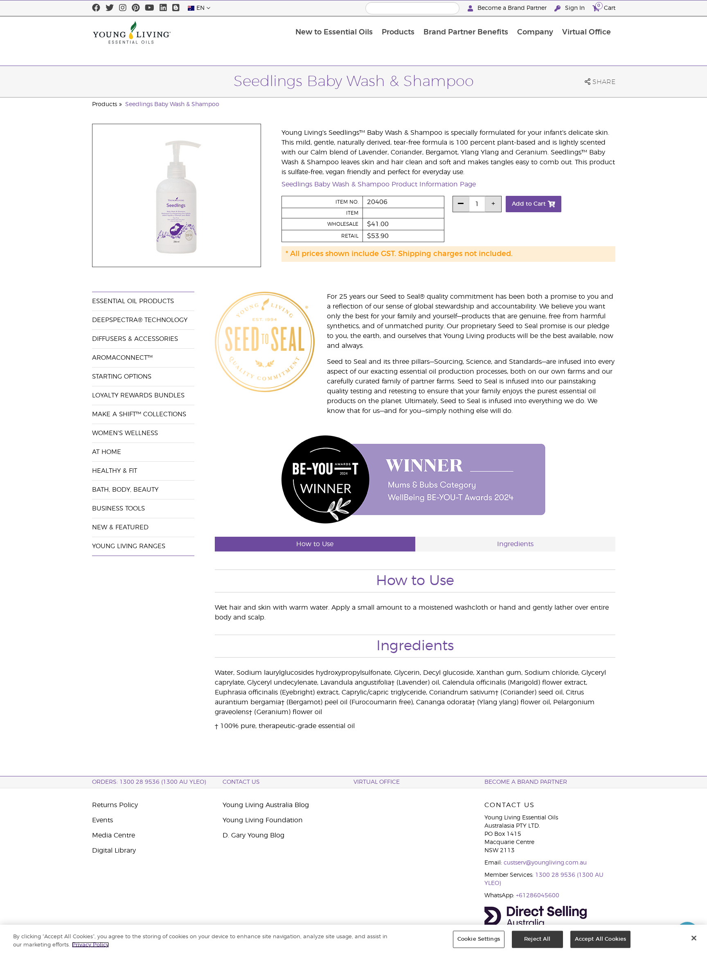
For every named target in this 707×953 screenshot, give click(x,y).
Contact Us (241, 782)
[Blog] (176, 8)
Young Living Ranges (128, 546)
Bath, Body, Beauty (125, 490)
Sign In (574, 8)
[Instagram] (122, 8)
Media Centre (113, 835)
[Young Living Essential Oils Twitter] (110, 8)
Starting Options (121, 377)
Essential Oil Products (133, 301)
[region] (353, 939)
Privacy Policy (90, 944)
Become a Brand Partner (512, 8)
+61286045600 (537, 896)
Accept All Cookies (600, 939)
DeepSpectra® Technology (139, 320)
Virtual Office (586, 32)
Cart (606, 7)
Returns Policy (115, 805)
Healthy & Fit (114, 471)
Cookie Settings (478, 939)
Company (535, 32)
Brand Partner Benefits (465, 32)
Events (102, 820)
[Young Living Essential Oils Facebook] (96, 8)
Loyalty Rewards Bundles (138, 396)
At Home (106, 452)
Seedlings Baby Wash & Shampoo (172, 104)
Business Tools (118, 509)
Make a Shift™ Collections (139, 414)
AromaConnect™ (122, 358)
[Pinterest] (136, 8)
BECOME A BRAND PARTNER (525, 782)
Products (398, 32)
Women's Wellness (125, 433)
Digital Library (114, 850)
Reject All (537, 939)
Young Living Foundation (263, 820)
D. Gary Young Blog (253, 835)
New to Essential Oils (334, 32)
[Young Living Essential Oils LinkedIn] (163, 8)
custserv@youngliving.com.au (545, 863)
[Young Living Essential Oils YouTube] (149, 8)
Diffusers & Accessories (135, 339)
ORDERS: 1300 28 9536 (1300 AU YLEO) (149, 782)
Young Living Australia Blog (266, 805)
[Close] (694, 938)
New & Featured (120, 527)
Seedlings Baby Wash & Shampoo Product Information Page (378, 184)
